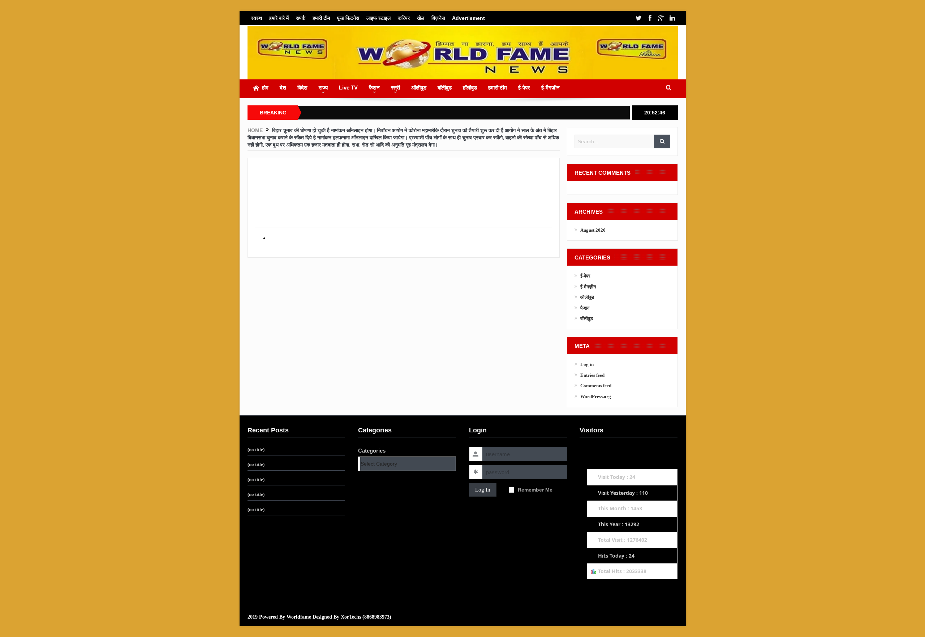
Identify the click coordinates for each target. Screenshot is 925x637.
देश (283, 87)
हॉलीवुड (470, 87)
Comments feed (595, 385)
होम (265, 87)
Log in (587, 364)
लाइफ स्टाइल (378, 18)
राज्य (323, 87)
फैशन (374, 87)
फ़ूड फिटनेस (348, 18)
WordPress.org (595, 396)
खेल (420, 18)
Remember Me (535, 490)
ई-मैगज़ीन (550, 87)
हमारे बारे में (279, 18)
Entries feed (592, 375)
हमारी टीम (321, 18)
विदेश (302, 87)
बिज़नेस (438, 18)
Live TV (348, 87)
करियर (404, 18)
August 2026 (593, 230)
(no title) (256, 449)
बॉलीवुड (445, 87)
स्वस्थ (256, 18)
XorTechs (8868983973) (366, 617)
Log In (482, 490)
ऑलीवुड (418, 87)
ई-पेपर (524, 87)
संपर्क (300, 18)
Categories (372, 451)
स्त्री (395, 87)
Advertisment (468, 18)
